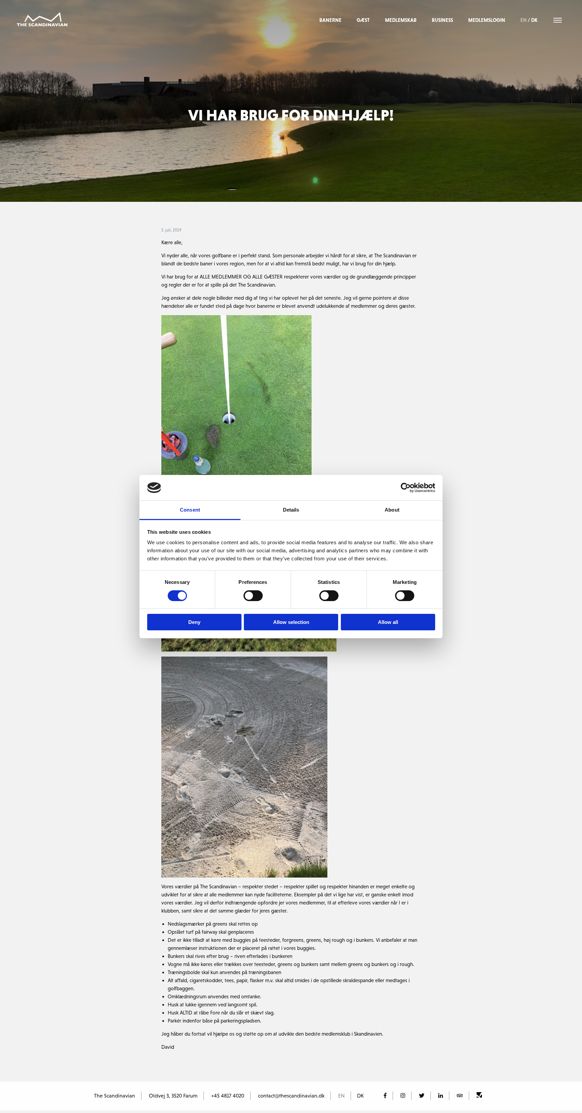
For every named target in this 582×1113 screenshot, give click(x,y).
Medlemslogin (486, 20)
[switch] (253, 595)
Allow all (388, 622)
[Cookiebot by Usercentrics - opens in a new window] (405, 488)
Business (442, 20)
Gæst (363, 20)
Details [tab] (291, 510)
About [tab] (392, 510)
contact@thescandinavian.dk (291, 1095)
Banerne (330, 20)
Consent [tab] (190, 510)
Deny (194, 622)
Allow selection (291, 622)
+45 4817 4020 (227, 1095)
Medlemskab (401, 20)
